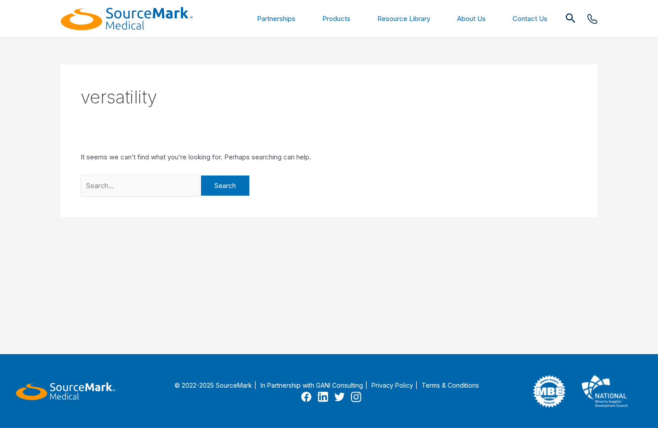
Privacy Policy (392, 385)
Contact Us (530, 18)
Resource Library (403, 18)
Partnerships (276, 18)
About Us (471, 18)
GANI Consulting (339, 385)
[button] (570, 18)
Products (336, 18)
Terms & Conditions (450, 385)
